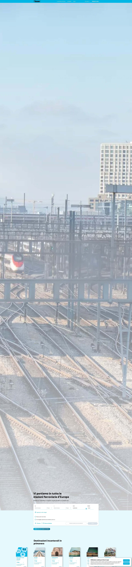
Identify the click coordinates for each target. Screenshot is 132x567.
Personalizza (126, 560)
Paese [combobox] (48, 508)
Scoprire (69, 1)
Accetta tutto (126, 563)
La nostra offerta (61, 1)
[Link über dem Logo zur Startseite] (36, 1)
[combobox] (40, 508)
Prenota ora (95, 1)
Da (35, 505)
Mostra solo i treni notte (41, 516)
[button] (51, 508)
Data (74, 505)
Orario (88, 505)
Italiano (87, 1)
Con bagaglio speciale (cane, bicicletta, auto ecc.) (45, 519)
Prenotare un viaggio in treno (42, 529)
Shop (74, 1)
